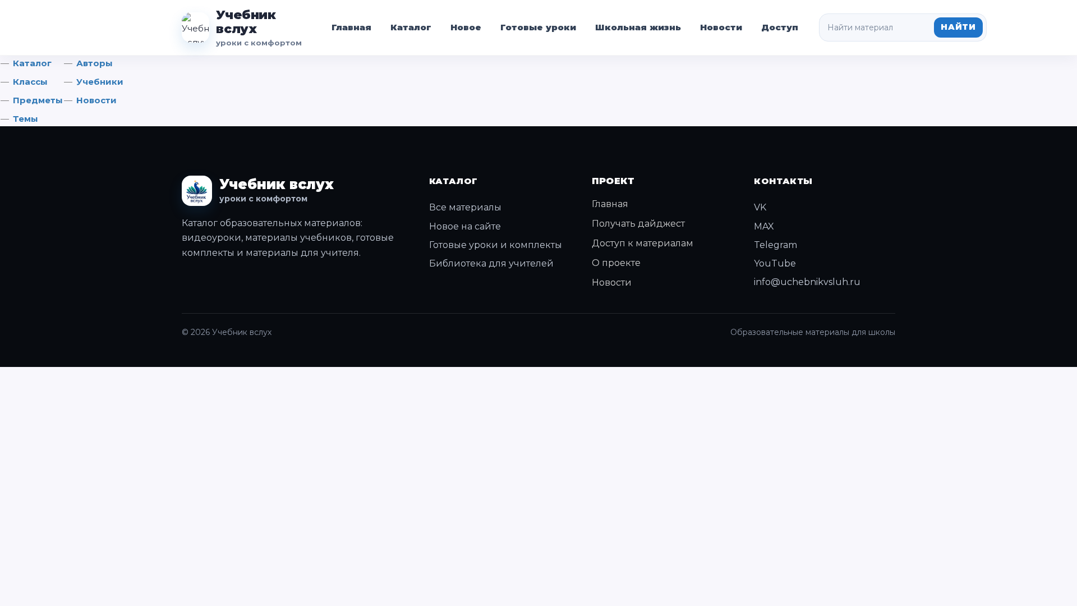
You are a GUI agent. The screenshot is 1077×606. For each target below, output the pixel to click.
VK (760, 207)
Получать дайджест (638, 223)
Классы (30, 81)
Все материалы (465, 207)
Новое (465, 27)
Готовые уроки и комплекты (495, 245)
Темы (25, 118)
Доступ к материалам (642, 243)
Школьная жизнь (638, 27)
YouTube (775, 263)
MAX (764, 226)
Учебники (99, 81)
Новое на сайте (465, 226)
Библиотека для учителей (491, 263)
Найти (958, 27)
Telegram (775, 245)
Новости (721, 27)
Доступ (779, 27)
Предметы (38, 100)
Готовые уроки (538, 27)
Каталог (410, 27)
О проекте (616, 263)
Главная (351, 27)
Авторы (94, 63)
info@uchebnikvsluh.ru (807, 282)
